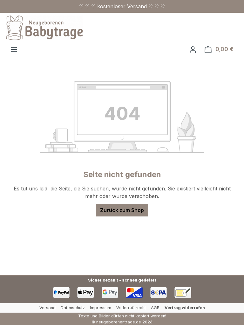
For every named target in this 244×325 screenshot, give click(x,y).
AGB (155, 307)
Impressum (100, 307)
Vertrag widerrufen (185, 307)
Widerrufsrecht (131, 307)
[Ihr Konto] (192, 49)
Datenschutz (73, 307)
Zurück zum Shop (122, 210)
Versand (47, 307)
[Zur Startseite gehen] (44, 28)
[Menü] (14, 49)
